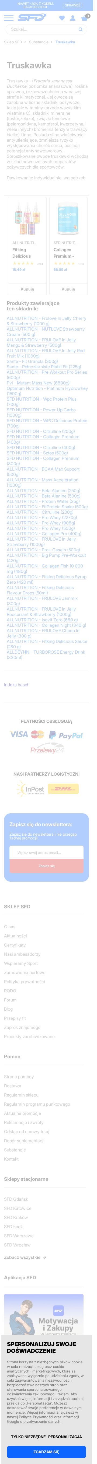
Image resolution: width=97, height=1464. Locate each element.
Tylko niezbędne (28, 1437)
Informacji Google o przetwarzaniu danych (43, 1419)
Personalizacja (65, 1437)
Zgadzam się (46, 1451)
